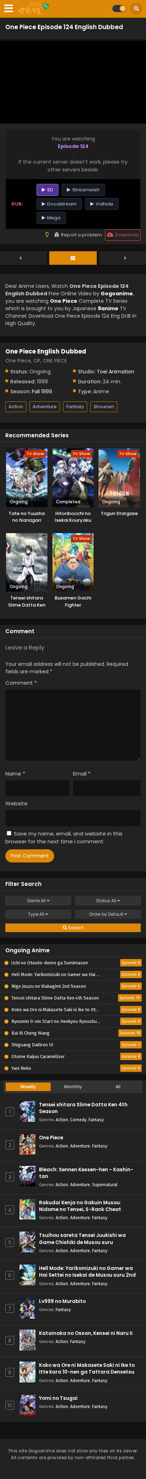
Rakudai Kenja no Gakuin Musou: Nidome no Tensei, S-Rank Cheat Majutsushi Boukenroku (80, 1209)
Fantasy (75, 406)
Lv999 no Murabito (62, 1301)
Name (15, 773)
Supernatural (104, 1184)
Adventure (45, 406)
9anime (108, 308)
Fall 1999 (42, 391)
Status (106, 901)
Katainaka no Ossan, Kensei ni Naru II (86, 1333)
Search (75, 928)
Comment (21, 682)
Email (81, 773)
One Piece (51, 1137)
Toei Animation (115, 371)
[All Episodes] (72, 258)
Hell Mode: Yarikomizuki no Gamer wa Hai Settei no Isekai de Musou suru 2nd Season (87, 1275)
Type (36, 914)
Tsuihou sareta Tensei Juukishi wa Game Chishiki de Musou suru (82, 1238)
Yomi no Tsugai (58, 1398)
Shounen (104, 406)
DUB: (17, 204)
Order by (106, 914)
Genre (36, 901)
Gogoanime (117, 293)
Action (16, 406)
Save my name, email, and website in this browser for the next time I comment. (64, 837)
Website (16, 803)
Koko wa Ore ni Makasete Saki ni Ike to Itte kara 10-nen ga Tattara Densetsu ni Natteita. (89, 1372)
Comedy (78, 1119)
